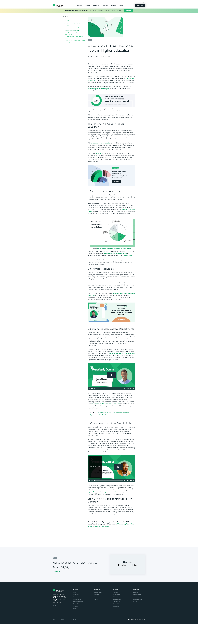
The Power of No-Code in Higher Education (73, 24)
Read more (56, 571)
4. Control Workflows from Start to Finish (74, 37)
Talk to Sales (140, 5)
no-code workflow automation (100, 143)
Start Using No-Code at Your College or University (75, 41)
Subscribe (128, 10)
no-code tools (100, 153)
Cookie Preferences (137, 599)
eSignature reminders (110, 492)
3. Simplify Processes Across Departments (72, 33)
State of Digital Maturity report (98, 89)
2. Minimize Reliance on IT (72, 30)
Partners (113, 5)
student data (127, 256)
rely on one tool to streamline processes (106, 404)
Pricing (121, 5)
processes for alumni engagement (115, 254)
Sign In (144, 1)
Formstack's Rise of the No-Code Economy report (114, 249)
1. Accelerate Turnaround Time (73, 28)
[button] (79, 5)
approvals (91, 492)
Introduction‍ (68, 20)
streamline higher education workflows (121, 353)
